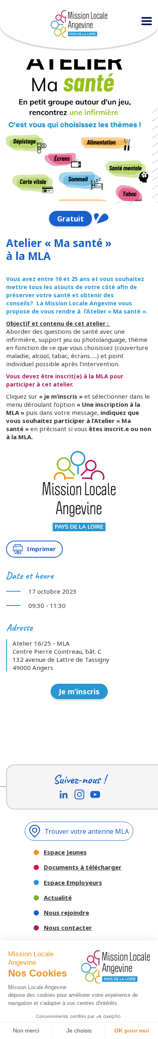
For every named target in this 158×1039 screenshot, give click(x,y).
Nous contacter (68, 927)
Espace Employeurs (73, 882)
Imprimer (41, 549)
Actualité (58, 897)
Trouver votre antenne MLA (87, 831)
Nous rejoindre (66, 912)
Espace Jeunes (65, 852)
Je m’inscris (79, 691)
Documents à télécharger (83, 867)
